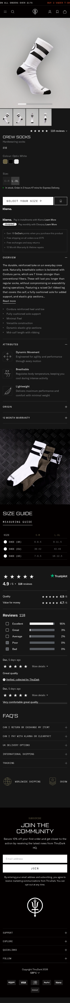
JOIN (35, 868)
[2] (32, 117)
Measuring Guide (17, 521)
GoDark (19, 233)
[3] (45, 117)
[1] (19, 117)
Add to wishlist (61, 201)
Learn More (50, 219)
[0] (6, 117)
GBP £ (33, 972)
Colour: (15, 156)
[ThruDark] (35, 12)
